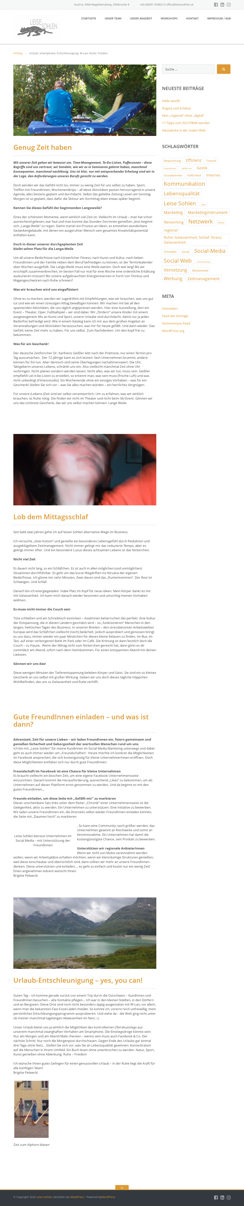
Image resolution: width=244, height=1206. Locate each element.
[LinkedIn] (222, 4)
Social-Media (210, 250)
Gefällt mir (186, 168)
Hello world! (171, 101)
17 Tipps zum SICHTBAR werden (186, 123)
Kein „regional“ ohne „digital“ (183, 115)
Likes (203, 204)
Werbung (173, 278)
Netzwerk (200, 221)
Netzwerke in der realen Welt (184, 130)
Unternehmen (203, 262)
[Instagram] (229, 4)
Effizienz (193, 160)
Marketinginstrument (208, 212)
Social (185, 252)
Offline (221, 222)
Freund (211, 161)
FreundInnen (170, 168)
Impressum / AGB (219, 18)
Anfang (17, 53)
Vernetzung (175, 270)
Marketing (173, 212)
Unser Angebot (141, 18)
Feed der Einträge (175, 316)
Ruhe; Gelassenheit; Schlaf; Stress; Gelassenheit (193, 240)
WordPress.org (173, 331)
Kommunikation (184, 183)
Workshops (169, 18)
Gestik (202, 167)
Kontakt (192, 18)
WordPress (108, 1197)
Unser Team (113, 18)
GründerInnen (173, 175)
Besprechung (172, 161)
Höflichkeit (194, 175)
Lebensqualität (182, 193)
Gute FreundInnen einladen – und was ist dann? (81, 720)
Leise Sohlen (180, 203)
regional (171, 230)
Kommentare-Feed (176, 323)
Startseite (88, 18)
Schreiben (170, 252)
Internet (213, 175)
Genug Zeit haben (42, 147)
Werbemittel (200, 270)
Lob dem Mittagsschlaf (50, 516)
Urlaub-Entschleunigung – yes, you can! (78, 980)
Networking (173, 222)
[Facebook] (216, 4)
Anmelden (169, 308)
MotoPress (77, 1197)
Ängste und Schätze (176, 108)
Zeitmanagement (203, 278)
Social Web (178, 260)
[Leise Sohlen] (37, 26)
